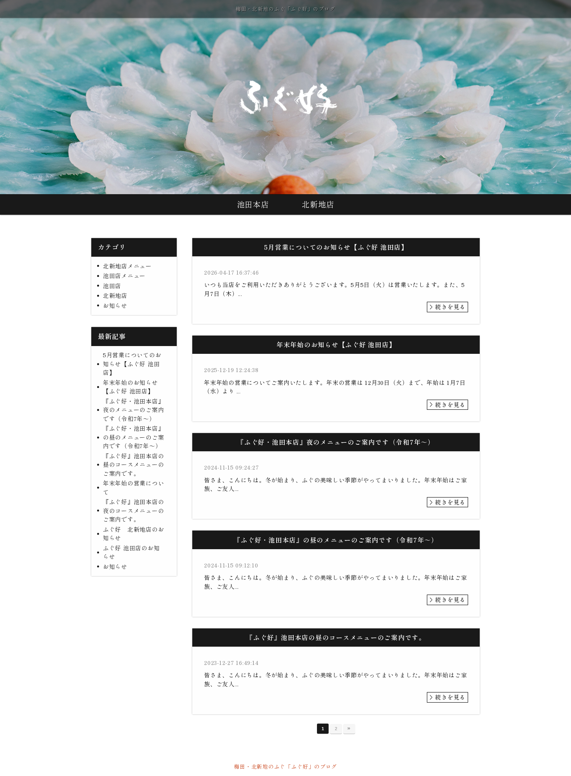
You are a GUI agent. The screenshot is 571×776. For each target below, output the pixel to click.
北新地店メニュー (127, 266)
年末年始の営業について (133, 487)
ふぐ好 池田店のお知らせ (131, 552)
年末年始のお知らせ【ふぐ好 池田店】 (130, 386)
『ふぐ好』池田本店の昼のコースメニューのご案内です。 (133, 464)
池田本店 (253, 204)
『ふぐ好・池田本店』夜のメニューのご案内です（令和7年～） (133, 410)
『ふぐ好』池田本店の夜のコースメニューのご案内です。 (133, 510)
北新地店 (318, 204)
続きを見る (450, 307)
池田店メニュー (124, 275)
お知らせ (115, 305)
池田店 (112, 286)
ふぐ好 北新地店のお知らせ (133, 533)
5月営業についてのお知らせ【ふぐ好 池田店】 (132, 363)
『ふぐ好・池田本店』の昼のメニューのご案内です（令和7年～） (133, 437)
